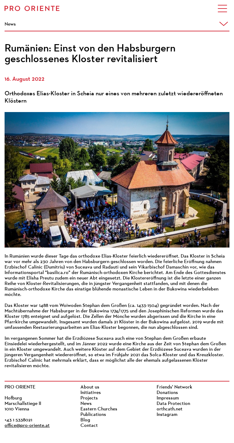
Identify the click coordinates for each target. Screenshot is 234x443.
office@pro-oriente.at (27, 425)
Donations (167, 392)
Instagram (167, 414)
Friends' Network (174, 387)
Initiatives (90, 392)
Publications (93, 414)
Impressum (168, 398)
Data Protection (173, 403)
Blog (85, 420)
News (86, 403)
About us (89, 387)
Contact (89, 425)
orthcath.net (170, 409)
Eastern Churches (98, 409)
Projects (89, 398)
